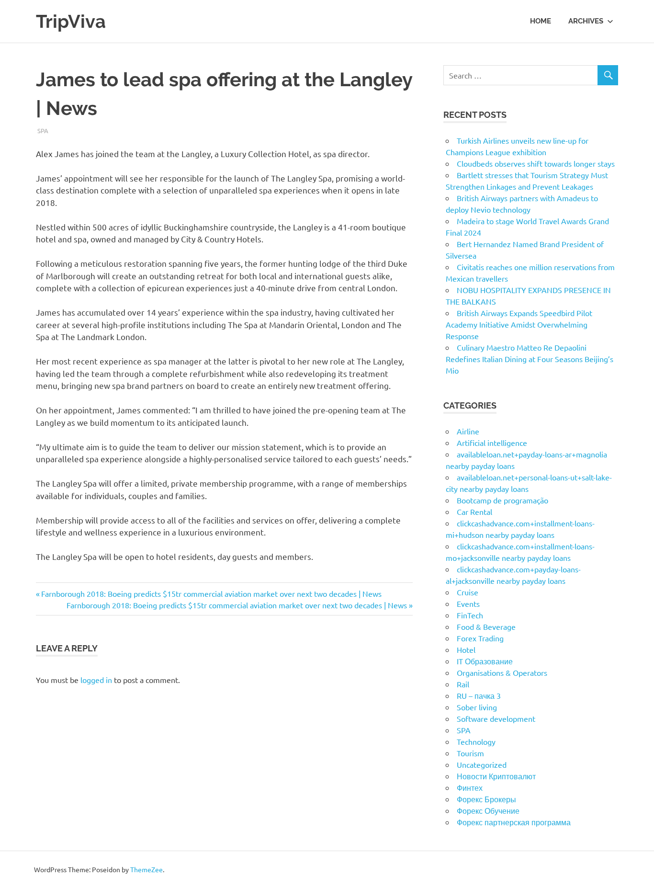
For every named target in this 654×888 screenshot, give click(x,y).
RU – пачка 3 (479, 695)
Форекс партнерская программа (514, 822)
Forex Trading (480, 638)
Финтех (470, 787)
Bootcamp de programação (502, 500)
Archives (585, 21)
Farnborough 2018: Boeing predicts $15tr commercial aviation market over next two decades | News (211, 593)
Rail (463, 684)
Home (540, 21)
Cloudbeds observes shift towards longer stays (536, 163)
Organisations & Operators (502, 672)
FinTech (470, 615)
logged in (96, 679)
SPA (42, 130)
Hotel (466, 649)
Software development (496, 718)
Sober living (477, 707)
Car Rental (474, 511)
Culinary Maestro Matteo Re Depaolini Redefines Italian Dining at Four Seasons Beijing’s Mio (529, 358)
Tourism (470, 753)
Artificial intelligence (492, 442)
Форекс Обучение (488, 810)
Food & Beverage (486, 626)
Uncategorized (482, 764)
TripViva (71, 21)
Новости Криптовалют (496, 776)
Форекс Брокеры (486, 799)
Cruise (467, 592)
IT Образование (485, 661)
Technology (476, 741)
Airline (468, 431)
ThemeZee (146, 869)
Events (468, 603)
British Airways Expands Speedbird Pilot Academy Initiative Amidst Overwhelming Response (519, 324)
